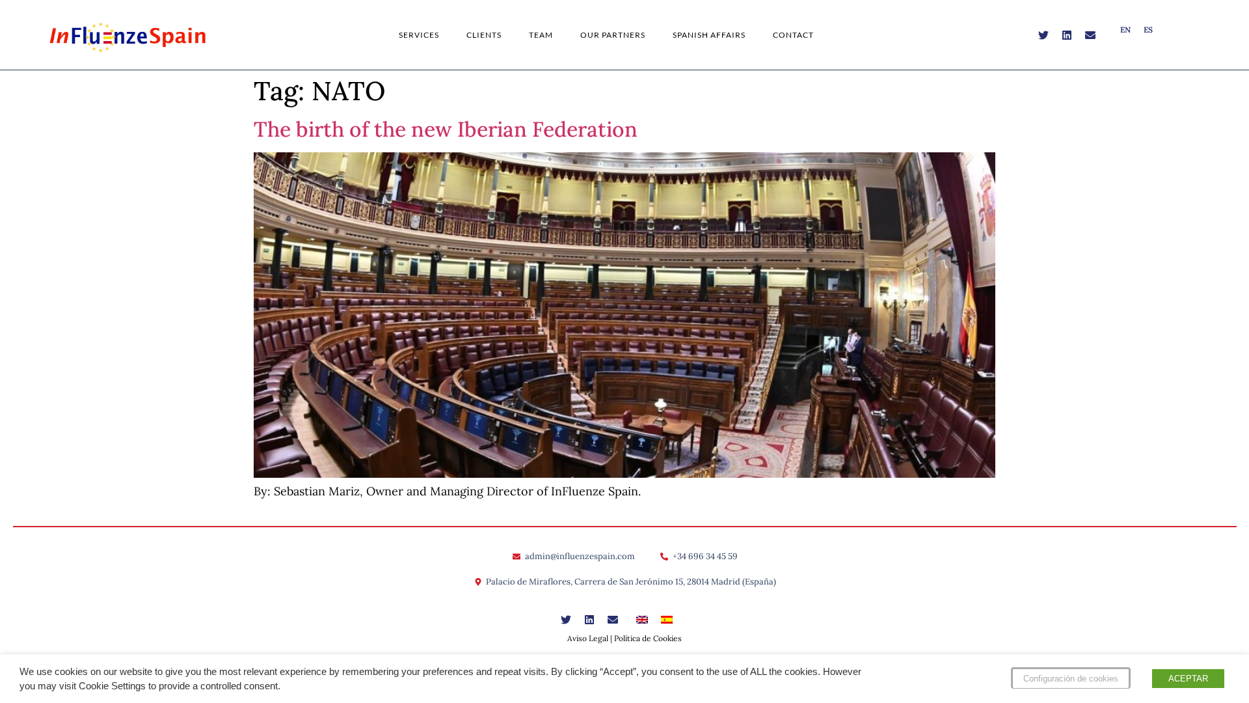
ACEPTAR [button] (1188, 678)
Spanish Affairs (709, 35)
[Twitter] (1043, 35)
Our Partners (612, 35)
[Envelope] (1090, 35)
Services (419, 35)
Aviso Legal (587, 638)
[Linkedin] (1067, 35)
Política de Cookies (648, 638)
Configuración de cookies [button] (1070, 678)
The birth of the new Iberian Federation (446, 129)
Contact (793, 35)
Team (541, 35)
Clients (484, 35)
